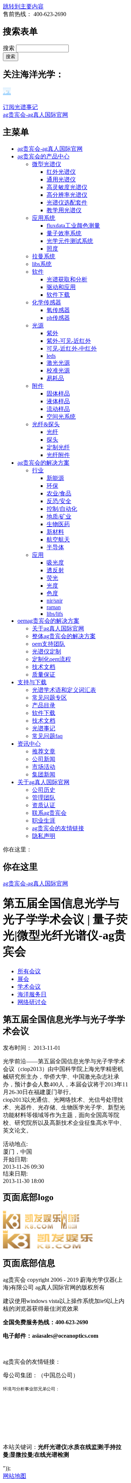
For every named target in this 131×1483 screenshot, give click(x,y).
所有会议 (29, 971)
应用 (38, 555)
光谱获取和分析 (67, 279)
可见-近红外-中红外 (72, 348)
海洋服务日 (32, 994)
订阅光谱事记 (20, 107)
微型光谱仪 (46, 164)
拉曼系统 (43, 256)
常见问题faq (47, 736)
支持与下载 (32, 682)
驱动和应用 (61, 287)
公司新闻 (43, 759)
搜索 (9, 48)
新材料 (55, 532)
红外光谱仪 (61, 172)
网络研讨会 (32, 1002)
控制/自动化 (62, 509)
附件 (38, 386)
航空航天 (58, 539)
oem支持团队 (48, 644)
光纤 (52, 432)
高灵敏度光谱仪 (67, 187)
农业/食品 (59, 493)
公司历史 (43, 790)
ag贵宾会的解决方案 (43, 463)
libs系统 (42, 264)
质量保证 (43, 674)
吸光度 (55, 562)
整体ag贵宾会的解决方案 (64, 636)
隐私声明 (43, 836)
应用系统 (43, 218)
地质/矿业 (59, 516)
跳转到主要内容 (23, 6)
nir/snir (55, 601)
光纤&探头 (46, 424)
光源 (38, 325)
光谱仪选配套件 (67, 202)
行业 (38, 470)
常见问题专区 (49, 697)
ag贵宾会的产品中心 (43, 156)
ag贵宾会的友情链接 (58, 828)
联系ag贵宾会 (49, 813)
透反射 (55, 570)
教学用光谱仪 (64, 210)
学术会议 (29, 987)
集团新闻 (43, 774)
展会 (23, 979)
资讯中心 (29, 744)
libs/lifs (55, 614)
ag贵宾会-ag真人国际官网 (35, 115)
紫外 (52, 333)
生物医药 (58, 524)
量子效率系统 (64, 233)
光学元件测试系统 (70, 241)
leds (51, 356)
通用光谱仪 (61, 179)
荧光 (52, 578)
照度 (52, 249)
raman (54, 607)
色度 (52, 593)
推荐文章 (43, 751)
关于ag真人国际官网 (58, 628)
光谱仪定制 (46, 651)
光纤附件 (58, 455)
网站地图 (14, 1476)
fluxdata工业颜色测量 (73, 225)
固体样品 (58, 393)
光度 (52, 586)
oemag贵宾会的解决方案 (48, 621)
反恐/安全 (59, 501)
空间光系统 (61, 416)
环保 (52, 486)
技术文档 (43, 667)
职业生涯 (43, 820)
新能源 (55, 478)
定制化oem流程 (51, 659)
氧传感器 (58, 310)
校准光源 (58, 370)
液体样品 (58, 401)
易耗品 (55, 378)
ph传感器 (58, 318)
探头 (52, 440)
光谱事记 (43, 728)
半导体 (55, 547)
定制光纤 (58, 447)
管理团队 (43, 797)
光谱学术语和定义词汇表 (64, 690)
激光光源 (58, 363)
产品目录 (43, 705)
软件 (38, 272)
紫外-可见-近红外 (69, 341)
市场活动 (43, 767)
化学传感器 (46, 302)
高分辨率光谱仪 (67, 195)
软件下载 (58, 295)
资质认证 (43, 805)
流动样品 (58, 409)
